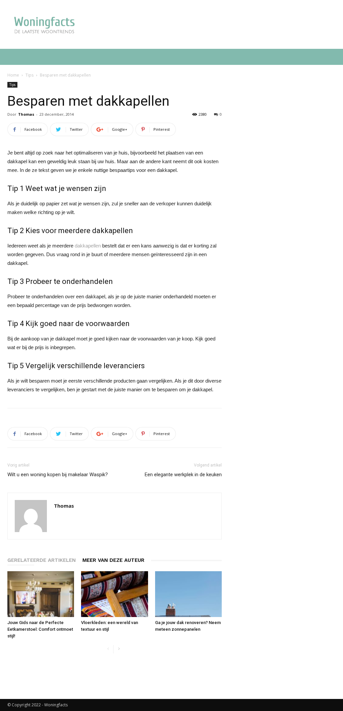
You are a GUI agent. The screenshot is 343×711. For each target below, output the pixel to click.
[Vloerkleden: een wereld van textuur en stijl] (114, 594)
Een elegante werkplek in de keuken (183, 475)
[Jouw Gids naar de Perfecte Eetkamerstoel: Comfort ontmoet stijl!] (40, 594)
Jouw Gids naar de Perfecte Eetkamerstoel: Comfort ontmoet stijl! (40, 629)
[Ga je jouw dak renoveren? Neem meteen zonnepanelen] (188, 594)
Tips (29, 75)
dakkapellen (88, 245)
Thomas (26, 114)
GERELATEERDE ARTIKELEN (41, 560)
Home (13, 75)
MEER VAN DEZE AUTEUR (113, 560)
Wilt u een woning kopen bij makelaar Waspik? (57, 475)
